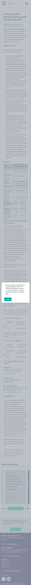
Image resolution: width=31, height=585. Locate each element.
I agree (8, 299)
